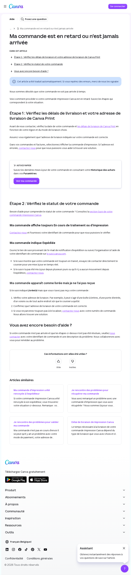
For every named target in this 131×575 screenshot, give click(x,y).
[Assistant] (124, 568)
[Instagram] (13, 549)
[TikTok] (26, 549)
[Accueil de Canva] (16, 6)
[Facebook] (19, 549)
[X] (39, 549)
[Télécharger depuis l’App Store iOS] (39, 482)
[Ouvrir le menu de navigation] (5, 6)
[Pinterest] (32, 549)
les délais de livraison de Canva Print (96, 126)
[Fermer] (124, 548)
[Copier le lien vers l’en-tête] (7, 116)
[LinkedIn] (7, 549)
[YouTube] (45, 549)
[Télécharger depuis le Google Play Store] (16, 482)
